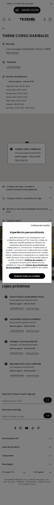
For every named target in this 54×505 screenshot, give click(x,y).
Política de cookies (34, 260)
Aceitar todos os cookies (27, 276)
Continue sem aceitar (40, 225)
